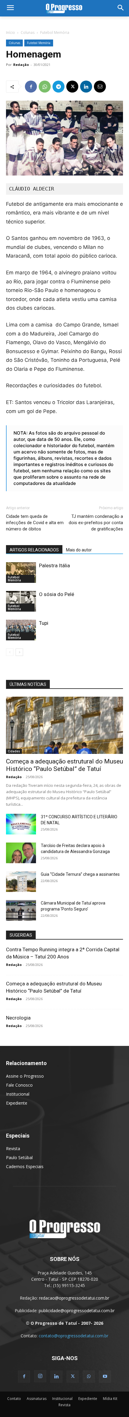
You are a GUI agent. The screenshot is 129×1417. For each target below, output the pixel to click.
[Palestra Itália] (21, 572)
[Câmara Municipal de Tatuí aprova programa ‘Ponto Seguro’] (21, 910)
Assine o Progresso (25, 1076)
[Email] (100, 87)
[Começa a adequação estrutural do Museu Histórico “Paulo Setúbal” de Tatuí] (64, 725)
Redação (21, 64)
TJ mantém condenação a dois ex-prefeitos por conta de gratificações (96, 523)
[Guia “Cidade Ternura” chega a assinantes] (21, 881)
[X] (72, 87)
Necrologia (18, 1018)
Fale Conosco (19, 1085)
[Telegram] (58, 87)
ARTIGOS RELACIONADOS (34, 550)
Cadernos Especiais (25, 1166)
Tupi (43, 623)
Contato (14, 1398)
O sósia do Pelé (56, 594)
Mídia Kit (110, 1398)
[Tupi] (21, 630)
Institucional (17, 1094)
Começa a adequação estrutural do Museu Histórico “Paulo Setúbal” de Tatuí (64, 765)
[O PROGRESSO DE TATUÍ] (64, 8)
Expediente (16, 1103)
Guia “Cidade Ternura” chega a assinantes (80, 874)
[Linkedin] (86, 87)
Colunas (27, 32)
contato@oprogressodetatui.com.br (73, 1336)
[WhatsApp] (45, 87)
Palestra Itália (54, 565)
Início (10, 32)
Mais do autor (79, 550)
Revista (13, 1148)
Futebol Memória (54, 32)
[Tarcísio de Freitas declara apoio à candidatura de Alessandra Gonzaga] (21, 853)
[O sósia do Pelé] (21, 601)
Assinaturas (36, 1398)
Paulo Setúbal (19, 1157)
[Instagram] (40, 1376)
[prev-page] (10, 652)
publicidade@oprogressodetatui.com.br (77, 1310)
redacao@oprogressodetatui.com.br (74, 1298)
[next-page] (19, 652)
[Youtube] (105, 1377)
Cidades (14, 751)
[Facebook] (31, 87)
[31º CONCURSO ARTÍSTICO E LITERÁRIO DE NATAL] (21, 824)
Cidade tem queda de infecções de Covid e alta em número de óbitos (35, 523)
